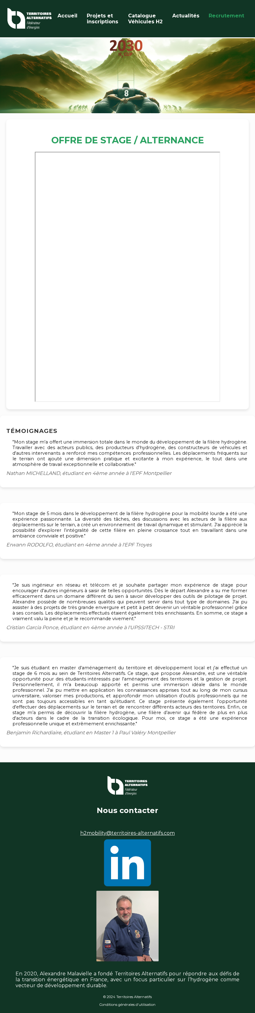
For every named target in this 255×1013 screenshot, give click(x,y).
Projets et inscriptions (102, 19)
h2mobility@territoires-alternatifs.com (127, 833)
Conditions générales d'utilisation (127, 1004)
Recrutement (226, 16)
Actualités (185, 16)
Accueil (67, 16)
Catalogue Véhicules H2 (145, 19)
